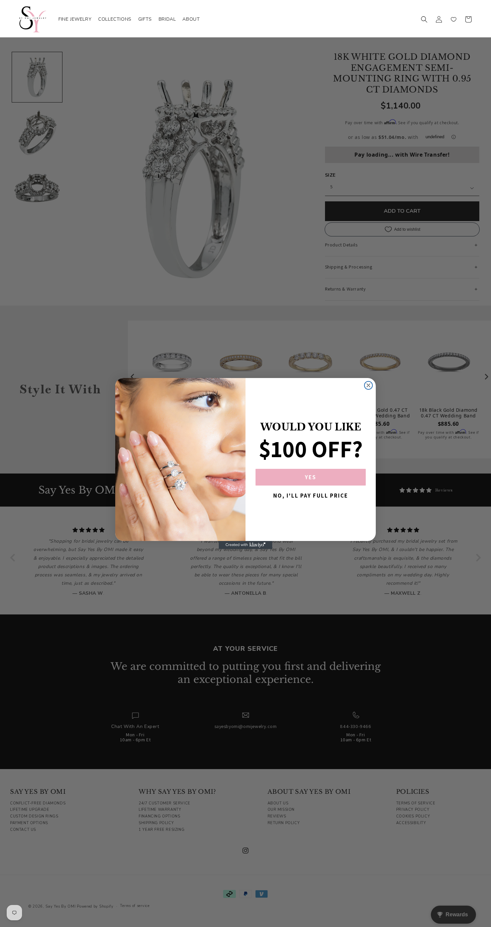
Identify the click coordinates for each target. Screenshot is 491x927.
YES (310, 477)
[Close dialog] (368, 385)
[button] (424, 19)
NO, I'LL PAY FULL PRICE (310, 495)
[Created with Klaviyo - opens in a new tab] (245, 545)
